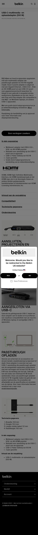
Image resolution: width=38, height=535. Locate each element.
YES (8, 276)
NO (30, 276)
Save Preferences (20, 281)
